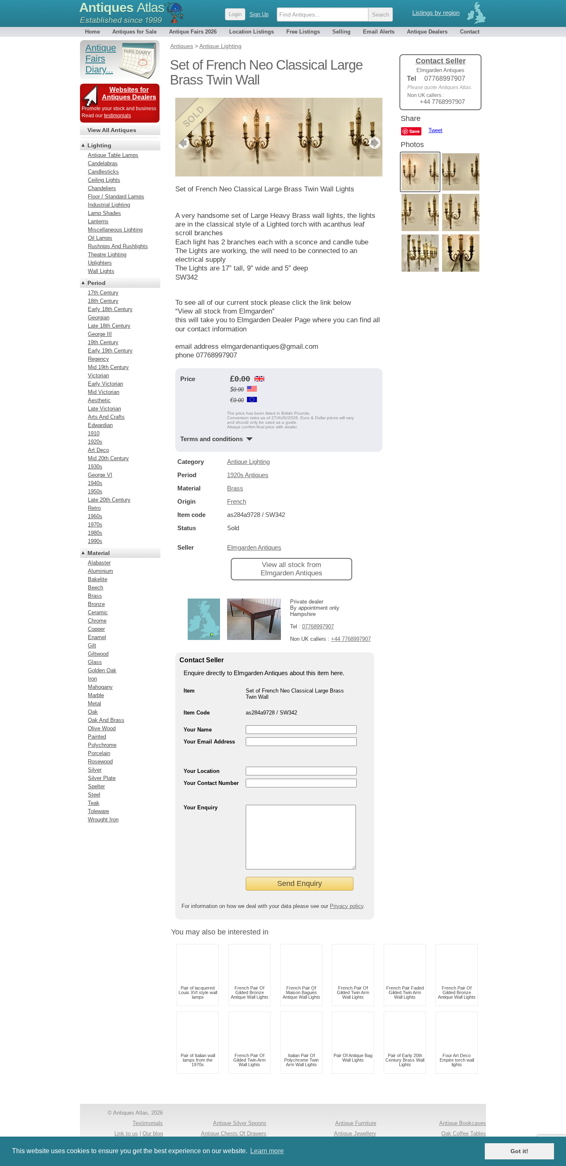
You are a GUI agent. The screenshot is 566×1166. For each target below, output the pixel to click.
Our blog (153, 1133)
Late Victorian (104, 409)
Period (96, 283)
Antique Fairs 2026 (193, 32)
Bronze (96, 604)
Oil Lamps (100, 238)
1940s (95, 483)
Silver (95, 770)
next (375, 143)
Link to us (126, 1133)
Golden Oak (102, 670)
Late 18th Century (109, 326)
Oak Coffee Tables (463, 1133)
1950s (95, 491)
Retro (94, 508)
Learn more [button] (267, 1150)
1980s (95, 533)
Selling (341, 32)
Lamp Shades (104, 213)
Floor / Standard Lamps (116, 196)
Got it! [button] (519, 1151)
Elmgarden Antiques (254, 547)
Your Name (198, 730)
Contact (469, 32)
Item (189, 691)
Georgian (98, 317)
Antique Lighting (248, 461)
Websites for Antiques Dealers (129, 93)
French (236, 501)
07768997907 (318, 626)
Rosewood (100, 761)
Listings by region (436, 12)
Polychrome (102, 745)
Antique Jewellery (355, 1133)
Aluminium (100, 571)
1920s (95, 442)
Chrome (97, 621)
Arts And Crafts (106, 417)
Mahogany (100, 687)
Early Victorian (105, 384)
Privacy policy (346, 906)
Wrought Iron (103, 819)
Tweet (435, 130)
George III (100, 334)
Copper (96, 629)
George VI (100, 475)
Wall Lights (101, 271)
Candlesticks (103, 172)
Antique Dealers (427, 32)
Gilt (92, 645)
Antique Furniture (355, 1123)
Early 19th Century (110, 351)
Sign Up (258, 14)
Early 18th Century (110, 309)
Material (98, 553)
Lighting (99, 145)
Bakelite (97, 579)
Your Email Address (209, 742)
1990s (95, 541)
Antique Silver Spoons (239, 1123)
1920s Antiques (247, 474)
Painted (97, 737)
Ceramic (98, 612)
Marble (96, 695)
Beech (95, 587)
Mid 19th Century (108, 367)
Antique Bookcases (462, 1123)
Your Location (202, 771)
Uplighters (100, 263)
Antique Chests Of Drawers (233, 1133)
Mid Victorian (103, 392)
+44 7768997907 (351, 639)
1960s (95, 516)
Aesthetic (99, 400)
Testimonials (148, 1123)
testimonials (117, 115)
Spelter (96, 786)
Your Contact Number (211, 783)
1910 (93, 433)
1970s (95, 524)
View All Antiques (111, 130)
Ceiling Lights (104, 180)
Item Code (197, 713)
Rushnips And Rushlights (118, 246)
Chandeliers (102, 188)
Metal (94, 703)
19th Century (103, 342)
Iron (92, 679)
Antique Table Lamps (113, 155)
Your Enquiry (201, 807)
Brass (235, 488)
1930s (95, 467)
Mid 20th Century (108, 458)
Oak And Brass (106, 720)
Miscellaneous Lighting (115, 230)
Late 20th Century (109, 500)
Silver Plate (102, 778)
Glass (95, 662)
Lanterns (98, 221)
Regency (98, 359)
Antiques (121, 7)
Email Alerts (378, 32)
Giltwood (98, 654)
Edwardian (100, 425)
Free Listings (303, 32)
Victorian (98, 375)
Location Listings (251, 32)
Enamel (97, 637)
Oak (93, 712)
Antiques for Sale (134, 32)
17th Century (103, 293)
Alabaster (99, 563)
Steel (94, 795)
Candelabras (103, 163)
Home (92, 32)
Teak (93, 803)
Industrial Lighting (109, 205)
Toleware (98, 811)
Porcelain (99, 753)
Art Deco (98, 450)
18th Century (103, 301)
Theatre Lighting (107, 254)
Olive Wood (102, 728)
